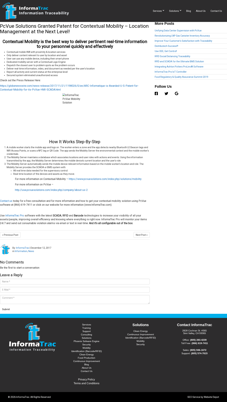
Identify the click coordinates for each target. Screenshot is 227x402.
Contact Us (216, 11)
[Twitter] (166, 94)
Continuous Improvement (86, 361)
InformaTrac (22, 248)
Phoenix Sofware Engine (86, 341)
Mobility (87, 348)
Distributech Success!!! (166, 46)
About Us (201, 11)
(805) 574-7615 (199, 353)
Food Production (86, 357)
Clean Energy (86, 354)
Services (157, 11)
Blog (188, 11)
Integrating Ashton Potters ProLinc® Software (179, 66)
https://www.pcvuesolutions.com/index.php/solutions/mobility (105, 179)
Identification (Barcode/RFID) (86, 351)
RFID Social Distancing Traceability (172, 56)
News (31, 251)
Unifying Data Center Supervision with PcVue (178, 30)
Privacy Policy (86, 379)
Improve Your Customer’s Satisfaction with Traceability (183, 41)
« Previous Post (10, 235)
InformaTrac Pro (14, 215)
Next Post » (142, 235)
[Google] (174, 94)
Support (86, 331)
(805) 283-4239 (198, 340)
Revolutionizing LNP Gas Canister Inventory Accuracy (182, 35)
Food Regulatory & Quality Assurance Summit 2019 (181, 77)
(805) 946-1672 (198, 350)
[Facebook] (158, 94)
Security (86, 344)
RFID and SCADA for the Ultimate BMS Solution (179, 61)
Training (86, 328)
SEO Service (193, 397)
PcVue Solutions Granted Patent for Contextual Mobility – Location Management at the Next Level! (74, 28)
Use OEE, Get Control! (166, 51)
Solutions (174, 11)
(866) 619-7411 (200, 343)
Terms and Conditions (86, 383)
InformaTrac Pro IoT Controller (171, 71)
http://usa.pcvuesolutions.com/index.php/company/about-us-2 (51, 190)
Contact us (6, 200)
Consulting (86, 334)
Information (21, 251)
